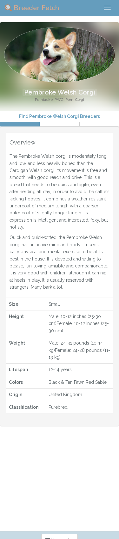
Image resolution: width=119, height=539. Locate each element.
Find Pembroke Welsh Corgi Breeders (59, 116)
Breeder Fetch (35, 8)
